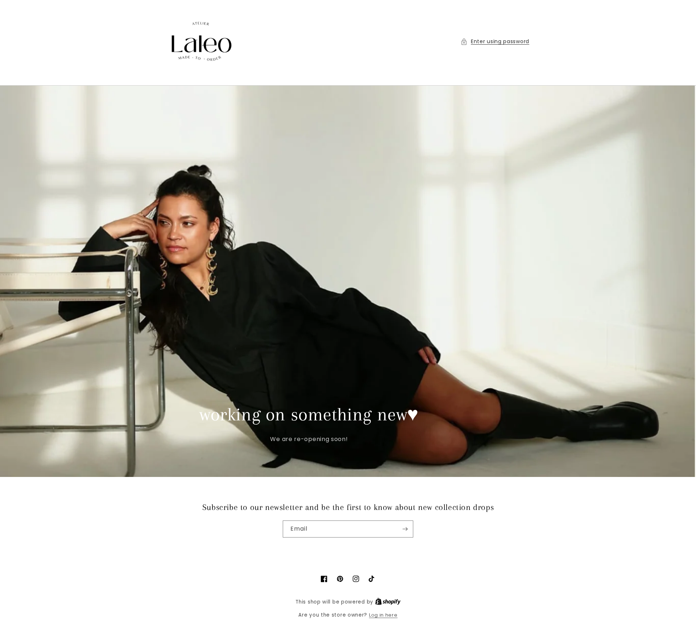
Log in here (383, 615)
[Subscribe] (405, 529)
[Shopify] (388, 601)
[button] (495, 41)
